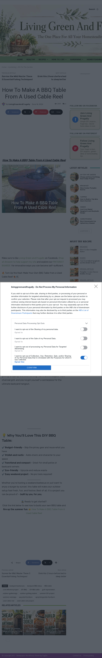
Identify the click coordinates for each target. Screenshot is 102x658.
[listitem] (51, 323)
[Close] (96, 287)
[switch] (83, 329)
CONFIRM (32, 368)
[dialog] (51, 329)
